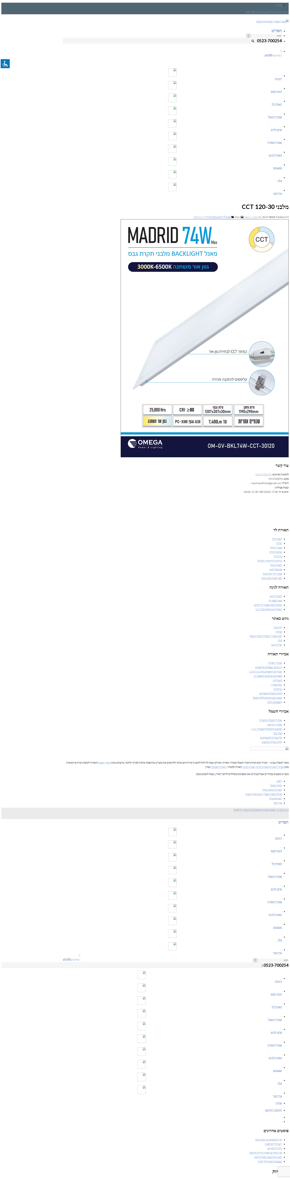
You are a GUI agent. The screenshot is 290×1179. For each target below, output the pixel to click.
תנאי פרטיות (275, 798)
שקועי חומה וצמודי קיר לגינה (268, 604)
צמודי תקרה (276, 547)
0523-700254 (264, 474)
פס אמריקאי (276, 569)
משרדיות (277, 680)
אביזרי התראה (274, 724)
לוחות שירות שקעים (272, 741)
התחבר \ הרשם (273, 1110)
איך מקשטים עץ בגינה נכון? (268, 1139)
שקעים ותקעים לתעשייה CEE (266, 728)
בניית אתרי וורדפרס (244, 809)
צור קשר (277, 802)
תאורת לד (277, 538)
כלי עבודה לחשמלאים (271, 737)
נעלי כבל (277, 733)
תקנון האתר (276, 785)
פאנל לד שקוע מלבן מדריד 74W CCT (212, 217)
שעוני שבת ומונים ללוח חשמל (267, 697)
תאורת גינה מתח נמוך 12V (268, 609)
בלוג (280, 640)
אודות (279, 4)
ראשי (279, 781)
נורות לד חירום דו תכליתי (269, 560)
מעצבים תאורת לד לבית (270, 1161)
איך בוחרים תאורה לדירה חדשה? (265, 1152)
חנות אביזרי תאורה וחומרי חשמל (266, 636)
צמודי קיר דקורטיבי (272, 573)
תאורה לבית (262, 766)
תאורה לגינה (276, 596)
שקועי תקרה (275, 551)
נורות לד (278, 556)
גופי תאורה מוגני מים (272, 578)
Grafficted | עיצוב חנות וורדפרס (272, 809)
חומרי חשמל (104, 762)
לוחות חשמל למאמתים (270, 693)
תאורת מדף (276, 565)
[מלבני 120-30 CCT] (205, 456)
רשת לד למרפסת (273, 1143)
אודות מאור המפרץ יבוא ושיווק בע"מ (264, 794)
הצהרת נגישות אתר (272, 789)
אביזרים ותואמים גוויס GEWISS (265, 671)
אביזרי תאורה (275, 662)
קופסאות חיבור (274, 702)
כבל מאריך (276, 684)
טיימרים (278, 689)
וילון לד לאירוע (275, 1148)
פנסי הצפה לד (275, 600)
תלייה (279, 543)
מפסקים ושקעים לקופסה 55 (268, 675)
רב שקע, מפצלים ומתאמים (268, 667)
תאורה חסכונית (218, 766)
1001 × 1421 (251, 217)
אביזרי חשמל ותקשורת (270, 720)
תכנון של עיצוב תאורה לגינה (268, 1157)
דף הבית (278, 627)
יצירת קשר (276, 644)
